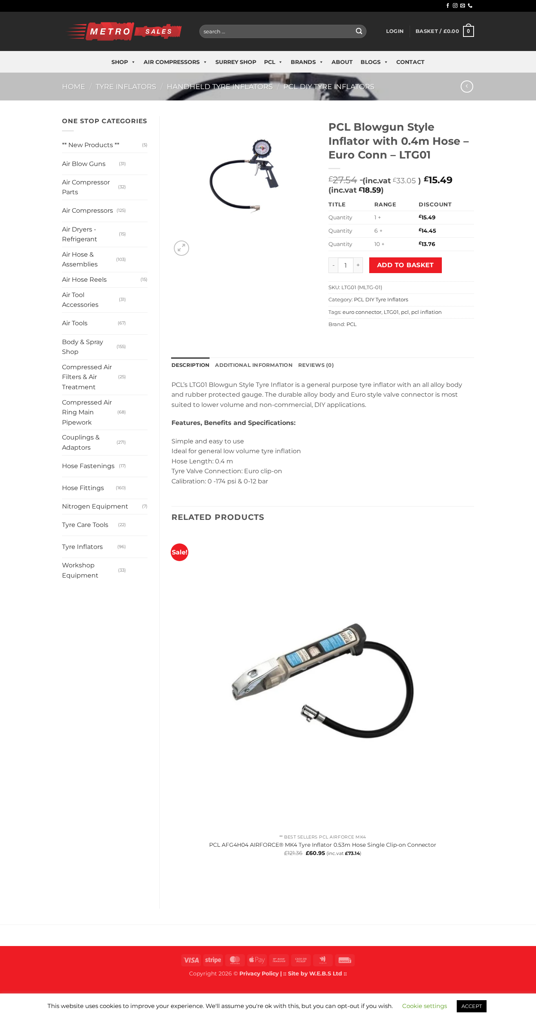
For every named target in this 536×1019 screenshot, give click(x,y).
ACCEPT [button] (471, 1006)
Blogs (371, 62)
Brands (303, 62)
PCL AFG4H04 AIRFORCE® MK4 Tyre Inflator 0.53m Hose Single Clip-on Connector (322, 844)
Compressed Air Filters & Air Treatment (87, 377)
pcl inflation (426, 312)
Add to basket (405, 265)
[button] (395, 31)
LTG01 (391, 312)
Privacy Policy (259, 973)
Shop (119, 62)
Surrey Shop (235, 62)
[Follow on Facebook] (447, 6)
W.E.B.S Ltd (325, 973)
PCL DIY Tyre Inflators (328, 86)
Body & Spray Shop (82, 347)
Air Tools (75, 323)
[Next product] (467, 86)
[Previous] (175, 883)
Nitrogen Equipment (95, 506)
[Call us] (470, 6)
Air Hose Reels (84, 279)
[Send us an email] (462, 6)
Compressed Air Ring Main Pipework (87, 412)
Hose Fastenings (88, 466)
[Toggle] (133, 160)
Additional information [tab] (254, 365)
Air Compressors (172, 62)
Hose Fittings (83, 488)
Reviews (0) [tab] (316, 365)
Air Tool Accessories (80, 300)
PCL (269, 62)
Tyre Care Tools (85, 525)
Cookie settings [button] (424, 1006)
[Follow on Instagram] (455, 6)
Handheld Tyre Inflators (220, 86)
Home (73, 86)
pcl (405, 312)
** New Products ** (90, 145)
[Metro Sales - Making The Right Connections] (125, 31)
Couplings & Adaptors (81, 442)
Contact (410, 62)
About (342, 62)
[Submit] (359, 31)
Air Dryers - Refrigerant (79, 234)
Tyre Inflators (126, 86)
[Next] (200, 244)
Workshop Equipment (80, 570)
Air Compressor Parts (86, 187)
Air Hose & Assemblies (80, 259)
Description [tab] (190, 365)
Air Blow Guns (84, 164)
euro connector (362, 312)
